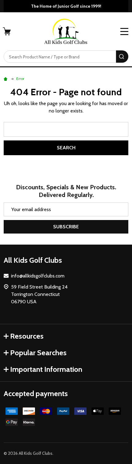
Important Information (46, 369)
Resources (27, 336)
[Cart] (7, 31)
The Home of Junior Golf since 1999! (66, 6)
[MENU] (124, 31)
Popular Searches (38, 352)
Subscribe (66, 227)
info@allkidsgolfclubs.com (37, 276)
